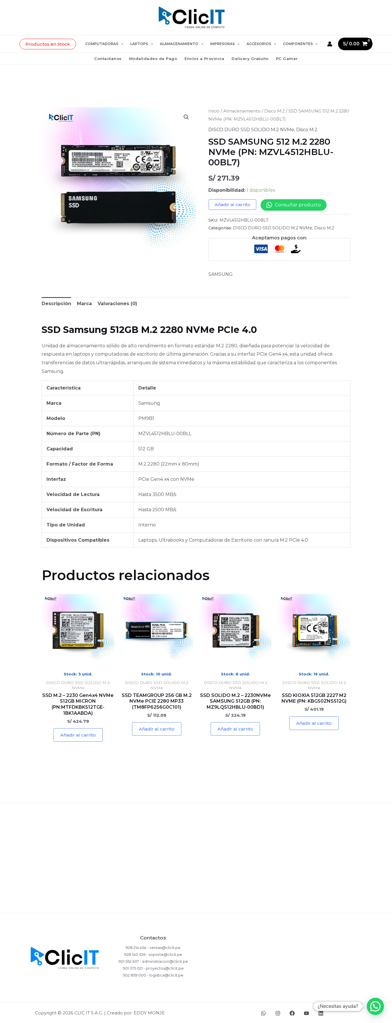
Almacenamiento (242, 111)
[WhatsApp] (263, 1013)
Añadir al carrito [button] (78, 735)
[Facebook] (292, 1013)
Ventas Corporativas (196, 906)
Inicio (214, 111)
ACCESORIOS (259, 44)
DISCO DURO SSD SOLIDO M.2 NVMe (251, 129)
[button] (48, 44)
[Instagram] (277, 1013)
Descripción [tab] (56, 303)
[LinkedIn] (320, 1013)
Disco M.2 (274, 111)
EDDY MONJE (149, 1013)
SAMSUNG (220, 274)
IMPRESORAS (222, 44)
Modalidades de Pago (153, 58)
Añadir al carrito (232, 204)
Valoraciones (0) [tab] (117, 303)
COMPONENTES (298, 44)
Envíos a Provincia (204, 58)
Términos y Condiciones (196, 888)
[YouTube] (306, 1013)
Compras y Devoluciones (196, 850)
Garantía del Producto (196, 869)
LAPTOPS (139, 44)
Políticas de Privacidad (196, 832)
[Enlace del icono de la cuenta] (329, 43)
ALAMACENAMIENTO (179, 44)
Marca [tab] (84, 303)
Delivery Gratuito (250, 58)
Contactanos (108, 58)
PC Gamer (287, 58)
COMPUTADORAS (101, 44)
